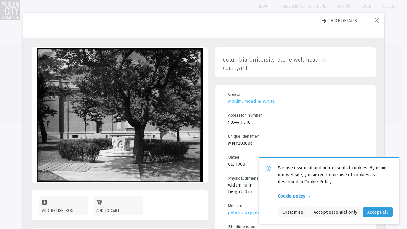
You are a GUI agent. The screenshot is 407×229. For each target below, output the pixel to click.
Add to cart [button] (108, 210)
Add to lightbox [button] (57, 210)
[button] (377, 20)
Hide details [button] (343, 21)
